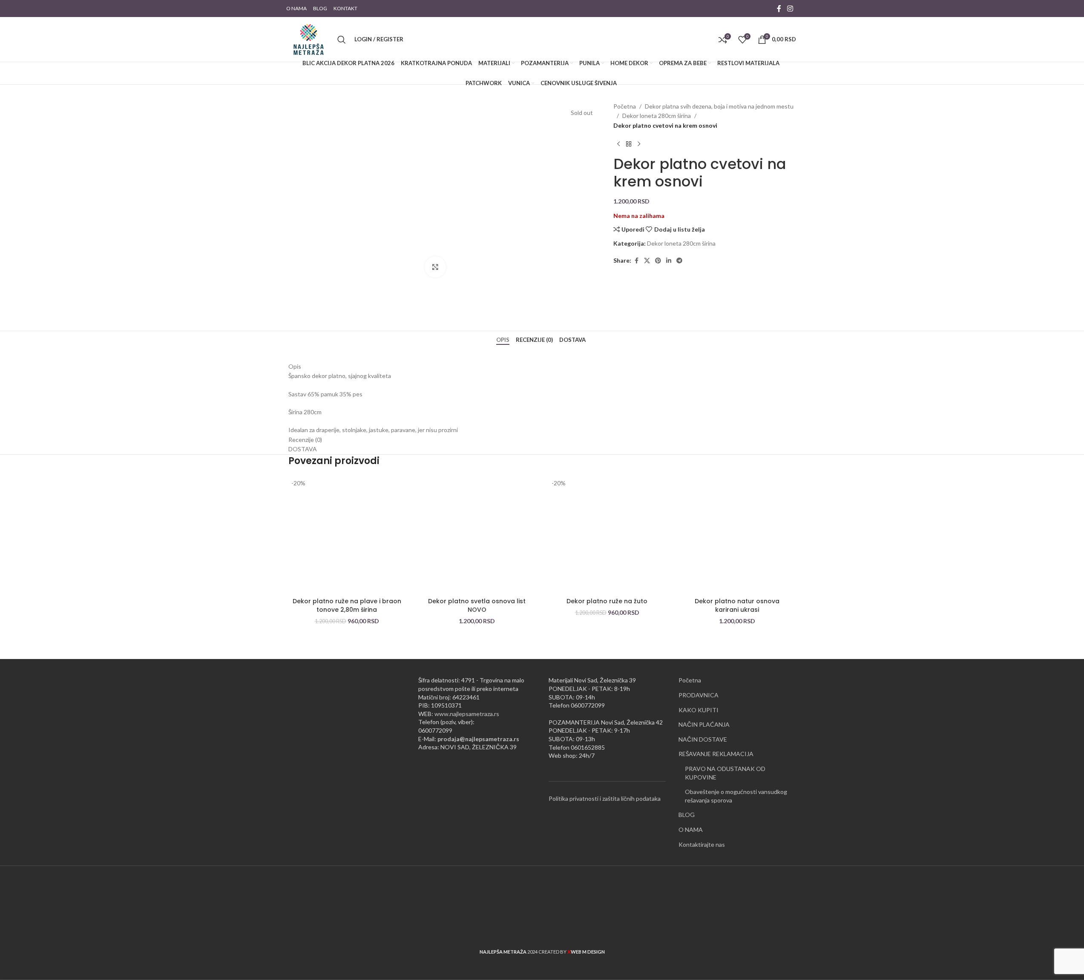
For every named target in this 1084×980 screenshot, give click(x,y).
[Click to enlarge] (435, 267)
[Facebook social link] (779, 8)
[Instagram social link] (790, 8)
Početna (624, 106)
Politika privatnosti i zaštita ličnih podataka (605, 798)
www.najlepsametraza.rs (466, 713)
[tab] (503, 340)
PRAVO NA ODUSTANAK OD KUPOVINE (725, 773)
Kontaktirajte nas (702, 844)
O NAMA (691, 829)
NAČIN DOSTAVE (703, 739)
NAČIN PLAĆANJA (704, 724)
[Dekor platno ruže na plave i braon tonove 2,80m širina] (347, 534)
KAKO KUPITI (699, 710)
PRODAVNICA (699, 695)
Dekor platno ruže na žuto (606, 601)
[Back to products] (629, 144)
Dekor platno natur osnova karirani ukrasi (737, 605)
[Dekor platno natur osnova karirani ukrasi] (737, 534)
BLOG (687, 814)
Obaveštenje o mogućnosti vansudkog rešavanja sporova (736, 796)
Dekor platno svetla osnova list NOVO (477, 605)
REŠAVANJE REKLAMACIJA (716, 753)
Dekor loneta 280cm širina (656, 115)
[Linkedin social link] (669, 260)
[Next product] (639, 144)
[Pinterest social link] (658, 260)
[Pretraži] (341, 39)
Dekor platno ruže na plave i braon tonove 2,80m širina (347, 605)
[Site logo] (308, 38)
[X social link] (647, 260)
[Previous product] (618, 144)
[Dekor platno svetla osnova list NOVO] (477, 534)
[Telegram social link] (679, 260)
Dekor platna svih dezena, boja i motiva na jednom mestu (719, 106)
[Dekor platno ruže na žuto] (607, 534)
